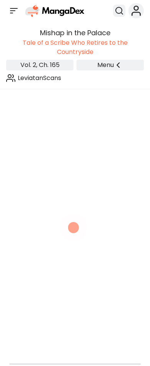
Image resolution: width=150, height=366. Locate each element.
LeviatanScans (39, 78)
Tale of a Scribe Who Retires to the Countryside (75, 47)
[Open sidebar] (14, 10)
